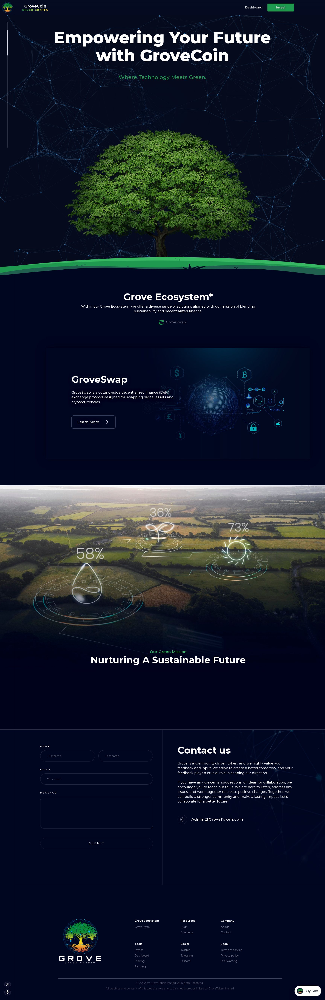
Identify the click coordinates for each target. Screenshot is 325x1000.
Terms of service (231, 950)
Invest (139, 950)
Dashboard (142, 955)
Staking (140, 961)
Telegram (187, 955)
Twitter (185, 950)
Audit (184, 927)
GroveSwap (142, 927)
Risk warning (229, 961)
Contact (226, 932)
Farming (140, 966)
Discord (186, 961)
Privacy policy (230, 955)
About (225, 927)
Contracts (187, 932)
